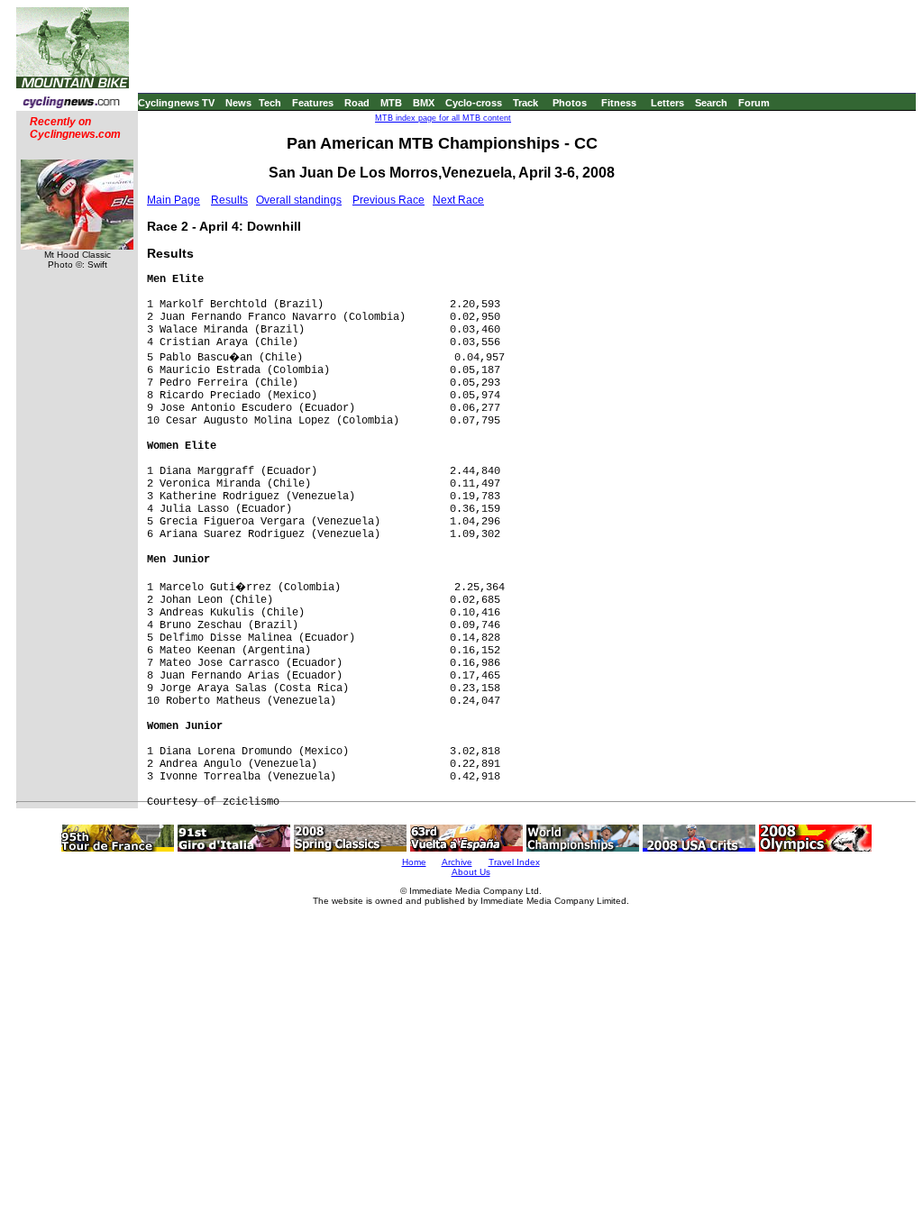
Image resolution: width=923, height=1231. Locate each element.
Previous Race (388, 200)
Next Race (458, 200)
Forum (754, 102)
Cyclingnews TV (176, 102)
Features (313, 102)
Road (357, 102)
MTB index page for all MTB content (443, 118)
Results (229, 200)
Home (414, 862)
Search (711, 102)
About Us (471, 872)
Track (525, 102)
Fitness (618, 102)
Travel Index (514, 862)
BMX (423, 102)
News (238, 102)
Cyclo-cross (473, 102)
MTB (391, 102)
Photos (570, 102)
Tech (270, 102)
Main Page (173, 200)
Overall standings (299, 200)
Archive (457, 862)
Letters (667, 102)
